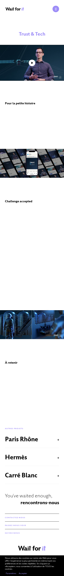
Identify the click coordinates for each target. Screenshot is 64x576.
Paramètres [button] (11, 573)
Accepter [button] (23, 573)
